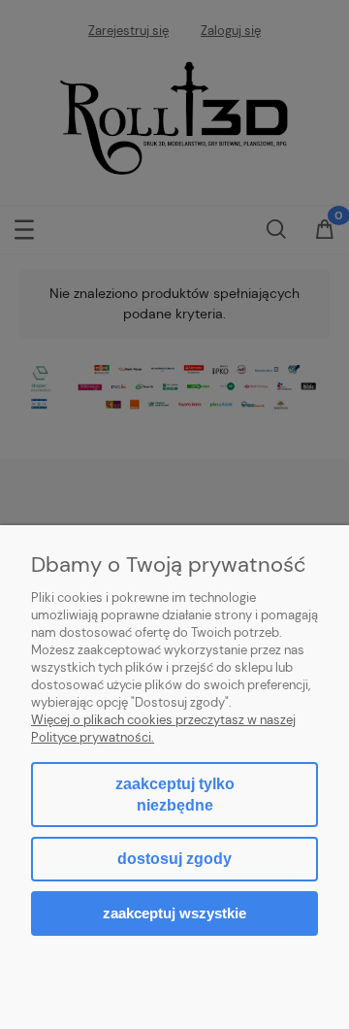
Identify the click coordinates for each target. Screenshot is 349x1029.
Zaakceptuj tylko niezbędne (175, 794)
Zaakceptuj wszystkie (174, 913)
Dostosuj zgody (174, 858)
